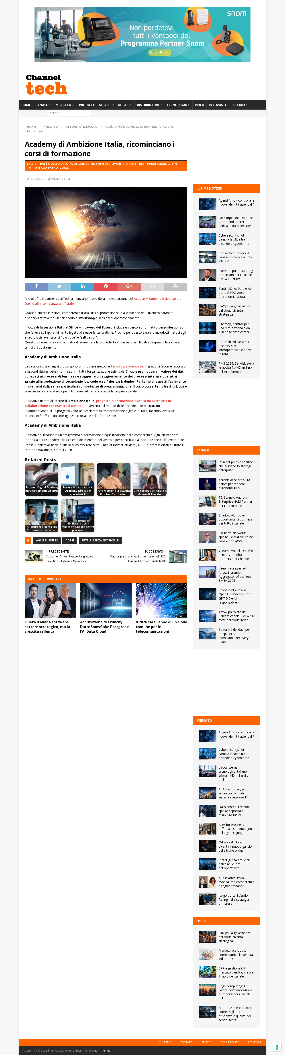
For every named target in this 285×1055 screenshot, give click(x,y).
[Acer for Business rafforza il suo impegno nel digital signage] (207, 829)
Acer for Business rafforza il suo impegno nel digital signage (235, 828)
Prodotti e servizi (94, 105)
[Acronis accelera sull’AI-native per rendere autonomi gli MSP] (207, 484)
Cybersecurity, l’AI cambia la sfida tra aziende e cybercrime (234, 239)
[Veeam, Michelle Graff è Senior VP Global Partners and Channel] (207, 555)
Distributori (148, 105)
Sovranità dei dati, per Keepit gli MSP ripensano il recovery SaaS (234, 635)
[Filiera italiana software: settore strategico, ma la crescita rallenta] (50, 600)
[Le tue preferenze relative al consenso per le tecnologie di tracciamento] (277, 1047)
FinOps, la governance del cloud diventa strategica (235, 310)
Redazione (254, 1042)
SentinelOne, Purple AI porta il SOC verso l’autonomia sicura (235, 292)
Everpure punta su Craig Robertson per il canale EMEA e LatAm (236, 275)
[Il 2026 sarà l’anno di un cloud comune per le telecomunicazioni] (161, 600)
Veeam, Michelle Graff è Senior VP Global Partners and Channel (236, 555)
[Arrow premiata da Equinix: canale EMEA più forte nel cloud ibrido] (207, 616)
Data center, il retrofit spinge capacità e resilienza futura (234, 811)
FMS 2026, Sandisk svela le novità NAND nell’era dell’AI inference (236, 367)
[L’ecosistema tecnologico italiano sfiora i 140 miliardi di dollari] (207, 771)
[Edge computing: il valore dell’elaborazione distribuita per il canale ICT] (207, 990)
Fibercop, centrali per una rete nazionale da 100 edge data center (234, 328)
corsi (70, 540)
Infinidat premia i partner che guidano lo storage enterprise (236, 466)
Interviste (218, 105)
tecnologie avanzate (127, 366)
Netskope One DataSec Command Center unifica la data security (236, 222)
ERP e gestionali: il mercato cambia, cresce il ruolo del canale (236, 972)
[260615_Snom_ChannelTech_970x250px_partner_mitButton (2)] (142, 60)
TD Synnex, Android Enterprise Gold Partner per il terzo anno (235, 501)
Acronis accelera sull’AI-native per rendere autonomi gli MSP (235, 484)
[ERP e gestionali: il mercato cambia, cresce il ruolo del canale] (207, 972)
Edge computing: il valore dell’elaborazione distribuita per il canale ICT (235, 992)
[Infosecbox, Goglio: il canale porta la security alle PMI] (207, 257)
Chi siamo (165, 1042)
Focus (201, 921)
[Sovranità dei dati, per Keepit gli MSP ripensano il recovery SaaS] (207, 633)
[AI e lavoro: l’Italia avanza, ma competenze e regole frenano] (207, 882)
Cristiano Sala (60, 179)
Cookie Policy (229, 1042)
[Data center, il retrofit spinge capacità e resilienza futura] (207, 811)
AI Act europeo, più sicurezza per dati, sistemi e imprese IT (233, 793)
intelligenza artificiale (100, 540)
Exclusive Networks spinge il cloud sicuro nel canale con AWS (236, 537)
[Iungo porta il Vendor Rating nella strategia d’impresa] (207, 899)
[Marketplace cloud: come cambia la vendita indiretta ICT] (207, 954)
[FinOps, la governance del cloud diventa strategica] (207, 310)
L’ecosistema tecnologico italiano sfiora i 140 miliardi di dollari (234, 773)
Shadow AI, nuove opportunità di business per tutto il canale (235, 519)
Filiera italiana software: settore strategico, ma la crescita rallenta (47, 627)
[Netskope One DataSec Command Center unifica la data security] (207, 222)
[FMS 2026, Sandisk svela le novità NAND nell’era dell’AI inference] (207, 367)
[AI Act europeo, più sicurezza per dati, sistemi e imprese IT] (207, 793)
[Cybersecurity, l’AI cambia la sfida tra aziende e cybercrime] (207, 239)
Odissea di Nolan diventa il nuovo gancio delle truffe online (235, 846)
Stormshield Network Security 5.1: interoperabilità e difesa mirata (235, 348)
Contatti (186, 1042)
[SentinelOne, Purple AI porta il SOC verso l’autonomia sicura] (207, 292)
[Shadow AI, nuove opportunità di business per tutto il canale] (207, 519)
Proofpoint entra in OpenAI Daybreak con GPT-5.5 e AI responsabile (234, 596)
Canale (41, 105)
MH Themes (102, 1051)
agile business (47, 540)
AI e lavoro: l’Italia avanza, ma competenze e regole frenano (236, 882)
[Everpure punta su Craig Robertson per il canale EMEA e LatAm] (207, 275)
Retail (123, 105)
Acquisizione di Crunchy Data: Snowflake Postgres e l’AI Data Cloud (104, 627)
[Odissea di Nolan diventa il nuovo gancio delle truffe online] (207, 846)
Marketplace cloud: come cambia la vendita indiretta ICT (236, 954)
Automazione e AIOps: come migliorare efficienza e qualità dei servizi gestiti (235, 1014)
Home (26, 105)
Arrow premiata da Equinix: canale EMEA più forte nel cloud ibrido (236, 616)
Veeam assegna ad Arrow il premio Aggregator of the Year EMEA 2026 (235, 574)
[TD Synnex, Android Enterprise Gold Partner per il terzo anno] (207, 501)
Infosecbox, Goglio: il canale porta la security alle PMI (235, 257)
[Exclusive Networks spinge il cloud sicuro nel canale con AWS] (207, 537)
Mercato (63, 105)
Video (199, 105)
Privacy (207, 1042)
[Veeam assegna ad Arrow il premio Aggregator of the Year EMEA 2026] (207, 572)
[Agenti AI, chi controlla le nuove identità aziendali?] (207, 204)
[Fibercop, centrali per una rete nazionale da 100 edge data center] (207, 328)
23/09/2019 (38, 179)
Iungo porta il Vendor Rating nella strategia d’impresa (234, 899)
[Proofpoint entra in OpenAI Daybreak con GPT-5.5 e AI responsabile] (207, 594)
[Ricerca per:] (69, 113)
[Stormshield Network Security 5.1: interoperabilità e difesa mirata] (207, 346)
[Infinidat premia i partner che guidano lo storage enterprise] (207, 466)
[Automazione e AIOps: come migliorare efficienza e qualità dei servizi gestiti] (207, 1012)
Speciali (238, 105)
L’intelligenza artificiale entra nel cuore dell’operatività (235, 864)
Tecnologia (177, 105)
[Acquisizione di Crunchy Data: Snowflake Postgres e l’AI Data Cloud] (106, 600)
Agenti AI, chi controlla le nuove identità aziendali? (236, 202)
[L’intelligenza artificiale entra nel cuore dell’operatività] (207, 864)
